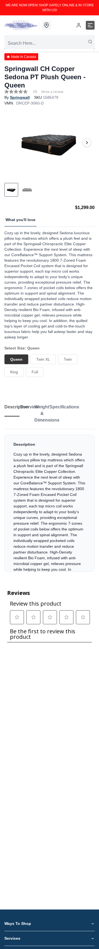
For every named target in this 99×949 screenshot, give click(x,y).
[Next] (86, 142)
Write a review (52, 92)
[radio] (16, 359)
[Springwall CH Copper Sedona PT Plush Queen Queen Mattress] (49, 142)
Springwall (20, 97)
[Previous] (12, 142)
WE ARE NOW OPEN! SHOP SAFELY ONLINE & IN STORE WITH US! (50, 7)
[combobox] (49, 43)
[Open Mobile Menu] (90, 25)
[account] (78, 25)
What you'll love (20, 220)
